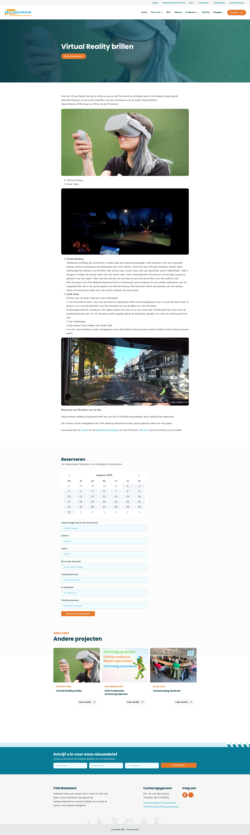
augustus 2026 (104, 475)
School (64, 535)
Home (144, 12)
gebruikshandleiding (107, 430)
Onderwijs (203, 3)
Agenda (155, 3)
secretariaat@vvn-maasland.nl (159, 802)
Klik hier (143, 430)
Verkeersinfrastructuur (173, 3)
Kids (191, 3)
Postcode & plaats (71, 561)
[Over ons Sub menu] (162, 12)
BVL (169, 12)
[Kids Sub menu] (194, 3)
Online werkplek (236, 3)
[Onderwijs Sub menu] (209, 3)
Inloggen (217, 12)
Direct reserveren (73, 56)
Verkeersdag (220, 3)
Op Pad (205, 12)
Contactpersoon (69, 574)
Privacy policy (133, 829)
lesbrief (85, 430)
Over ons (155, 12)
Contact (234, 12)
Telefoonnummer (70, 600)
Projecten (191, 12)
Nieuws (178, 12)
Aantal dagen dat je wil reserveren (79, 522)
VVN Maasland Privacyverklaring (160, 806)
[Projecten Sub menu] (197, 12)
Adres (64, 548)
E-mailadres (67, 587)
